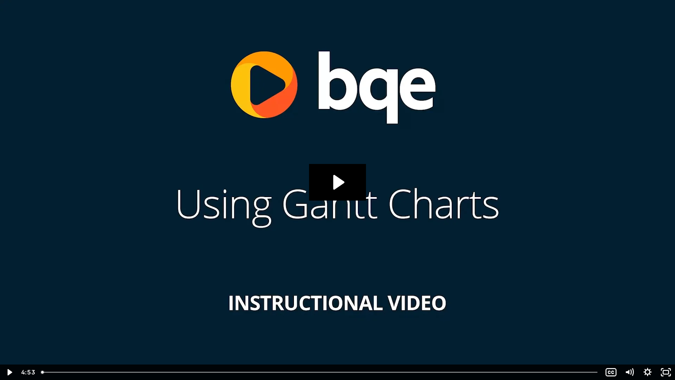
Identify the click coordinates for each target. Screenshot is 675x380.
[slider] (320, 372)
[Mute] (629, 372)
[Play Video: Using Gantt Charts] (337, 182)
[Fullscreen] (666, 372)
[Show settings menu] (647, 372)
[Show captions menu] (611, 372)
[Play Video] (9, 372)
